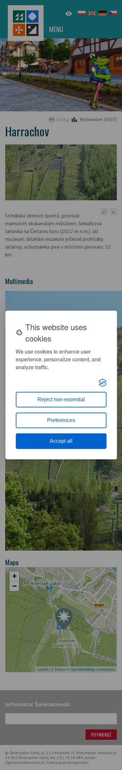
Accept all (61, 441)
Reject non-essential (61, 399)
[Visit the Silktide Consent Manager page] (102, 383)
